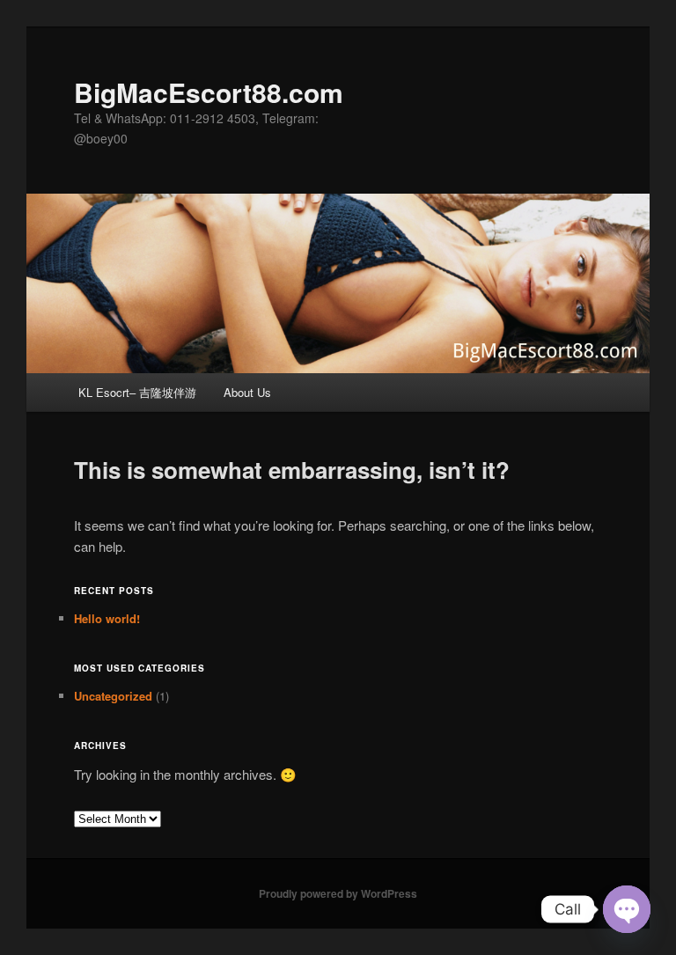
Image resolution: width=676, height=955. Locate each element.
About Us (247, 392)
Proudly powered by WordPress (338, 893)
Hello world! (107, 618)
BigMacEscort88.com (208, 92)
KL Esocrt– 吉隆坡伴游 (137, 392)
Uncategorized (113, 695)
